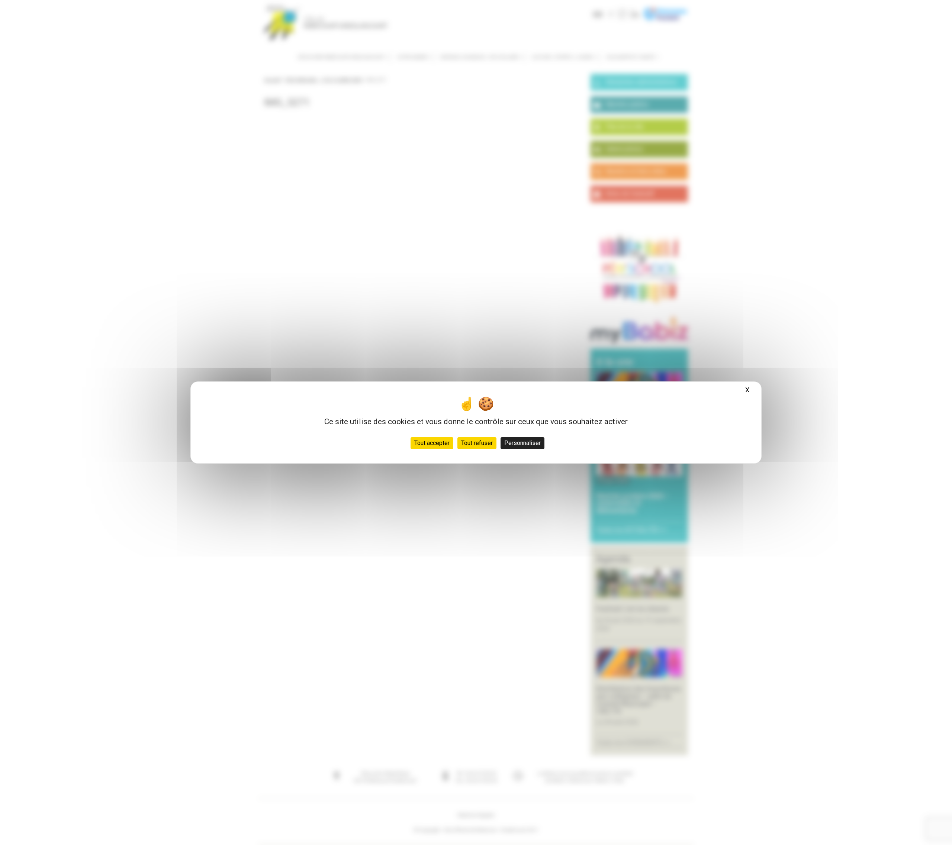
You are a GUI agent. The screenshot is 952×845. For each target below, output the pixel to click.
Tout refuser (477, 442)
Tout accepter (432, 442)
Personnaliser (522, 442)
